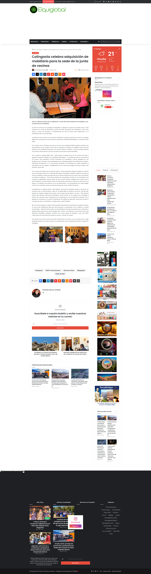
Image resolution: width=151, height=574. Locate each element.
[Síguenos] (75, 519)
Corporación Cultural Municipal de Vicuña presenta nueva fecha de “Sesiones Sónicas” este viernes (112, 452)
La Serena (117, 515)
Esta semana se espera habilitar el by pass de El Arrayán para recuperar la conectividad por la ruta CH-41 (60, 383)
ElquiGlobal (98, 82)
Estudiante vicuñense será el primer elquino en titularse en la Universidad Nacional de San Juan (111, 224)
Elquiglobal (81, 270)
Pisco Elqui (115, 525)
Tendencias (55, 41)
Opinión (64, 41)
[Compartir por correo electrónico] (74, 280)
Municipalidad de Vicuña (107, 523)
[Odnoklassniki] (60, 74)
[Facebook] (33, 74)
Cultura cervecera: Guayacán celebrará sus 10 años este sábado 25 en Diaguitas (111, 181)
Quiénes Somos (107, 571)
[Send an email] (47, 70)
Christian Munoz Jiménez (40, 70)
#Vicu (102, 87)
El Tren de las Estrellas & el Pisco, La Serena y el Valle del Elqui (111, 211)
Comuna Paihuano (116, 509)
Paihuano (117, 523)
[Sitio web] (43, 292)
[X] (37, 74)
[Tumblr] (44, 74)
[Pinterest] (48, 74)
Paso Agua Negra (107, 525)
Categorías (83, 41)
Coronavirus (115, 512)
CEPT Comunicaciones (53, 270)
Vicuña (110, 533)
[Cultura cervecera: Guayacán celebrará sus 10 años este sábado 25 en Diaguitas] (101, 178)
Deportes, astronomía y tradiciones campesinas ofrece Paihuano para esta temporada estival (40, 549)
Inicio (34, 49)
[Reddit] (52, 74)
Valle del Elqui (60, 274)
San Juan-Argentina (106, 531)
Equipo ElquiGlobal (116, 571)
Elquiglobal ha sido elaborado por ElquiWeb (66, 571)
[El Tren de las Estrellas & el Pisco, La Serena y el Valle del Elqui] (101, 210)
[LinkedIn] (41, 74)
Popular (98, 170)
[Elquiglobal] (47, 9)
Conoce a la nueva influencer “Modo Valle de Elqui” (111, 237)
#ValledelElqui (98, 86)
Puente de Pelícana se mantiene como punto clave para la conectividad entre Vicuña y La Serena (78, 1)
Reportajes (34, 41)
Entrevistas (44, 41)
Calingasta (39, 270)
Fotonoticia (73, 41)
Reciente (105, 170)
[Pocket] (63, 74)
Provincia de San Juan (111, 528)
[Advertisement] (75, 28)
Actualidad (39, 49)
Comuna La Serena (106, 509)
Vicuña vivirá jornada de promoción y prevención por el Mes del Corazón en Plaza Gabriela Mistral (40, 382)
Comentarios (114, 170)
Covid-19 (104, 515)
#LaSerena (108, 87)
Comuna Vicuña (69, 270)
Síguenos (107, 94)
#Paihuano (97, 87)
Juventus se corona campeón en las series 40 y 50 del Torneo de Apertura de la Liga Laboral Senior (63, 522)
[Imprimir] (78, 280)
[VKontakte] (56, 74)
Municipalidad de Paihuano (111, 520)
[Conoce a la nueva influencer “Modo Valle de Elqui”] (101, 236)
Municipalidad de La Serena (111, 517)
